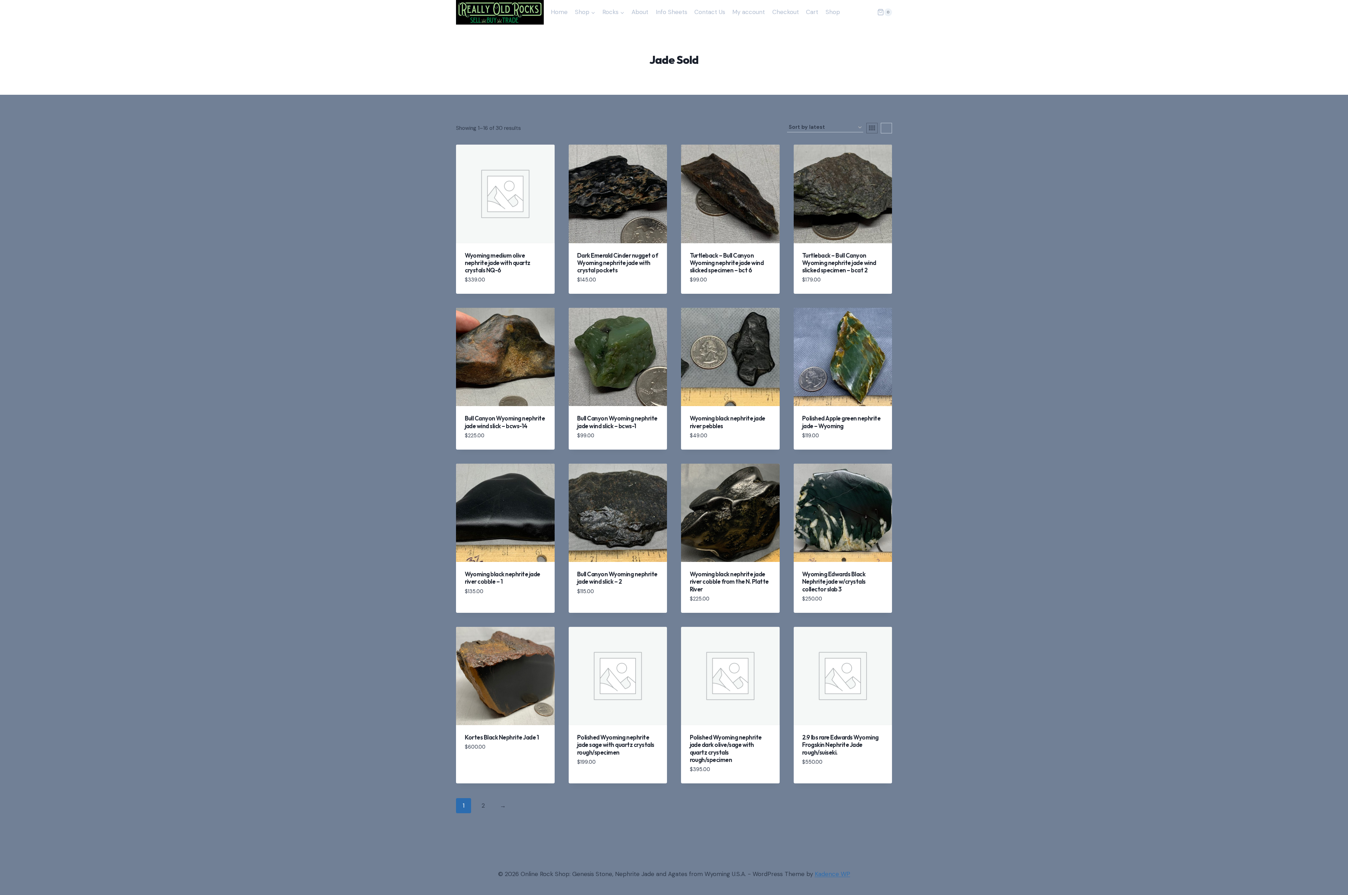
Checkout (785, 12)
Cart (812, 12)
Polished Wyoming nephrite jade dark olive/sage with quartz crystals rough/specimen (726, 748)
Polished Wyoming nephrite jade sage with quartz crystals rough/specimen (615, 745)
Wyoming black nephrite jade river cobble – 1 (502, 577)
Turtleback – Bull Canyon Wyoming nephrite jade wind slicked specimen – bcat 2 (839, 263)
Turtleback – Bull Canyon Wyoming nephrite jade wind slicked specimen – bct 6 (727, 263)
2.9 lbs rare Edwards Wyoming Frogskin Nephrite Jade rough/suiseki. (840, 745)
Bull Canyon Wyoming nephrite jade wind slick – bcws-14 (505, 422)
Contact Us (709, 12)
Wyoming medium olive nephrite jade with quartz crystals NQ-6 (497, 263)
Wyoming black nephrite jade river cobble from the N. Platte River (729, 581)
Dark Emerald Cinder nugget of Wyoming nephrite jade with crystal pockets (617, 263)
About (640, 12)
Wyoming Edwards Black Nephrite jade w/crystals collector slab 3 (834, 581)
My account (748, 12)
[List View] (886, 128)
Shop (833, 12)
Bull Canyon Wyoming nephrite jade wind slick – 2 (617, 577)
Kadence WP (832, 874)
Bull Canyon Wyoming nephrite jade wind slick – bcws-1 (617, 422)
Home (559, 12)
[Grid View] (872, 128)
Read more (480, 607)
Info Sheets (671, 12)
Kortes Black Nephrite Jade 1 (502, 737)
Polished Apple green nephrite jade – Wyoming (841, 422)
